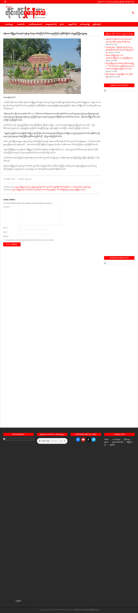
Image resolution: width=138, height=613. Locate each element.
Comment (6, 207)
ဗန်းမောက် (28, 179)
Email (5, 232)
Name (5, 228)
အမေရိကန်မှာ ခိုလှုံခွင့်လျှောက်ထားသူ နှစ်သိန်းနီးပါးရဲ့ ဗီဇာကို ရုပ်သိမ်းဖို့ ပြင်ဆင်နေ (120, 49)
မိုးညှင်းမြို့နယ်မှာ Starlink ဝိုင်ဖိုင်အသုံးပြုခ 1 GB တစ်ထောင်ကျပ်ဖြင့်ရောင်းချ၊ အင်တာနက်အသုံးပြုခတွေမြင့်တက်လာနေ (120, 66)
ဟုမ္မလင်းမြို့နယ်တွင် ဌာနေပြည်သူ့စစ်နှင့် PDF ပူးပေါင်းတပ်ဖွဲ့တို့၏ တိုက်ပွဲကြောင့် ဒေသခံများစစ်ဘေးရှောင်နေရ (52, 187)
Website (5, 236)
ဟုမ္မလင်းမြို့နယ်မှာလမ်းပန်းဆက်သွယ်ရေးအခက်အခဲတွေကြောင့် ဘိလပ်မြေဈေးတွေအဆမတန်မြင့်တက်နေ (48, 190)
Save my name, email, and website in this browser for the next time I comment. (30, 240)
